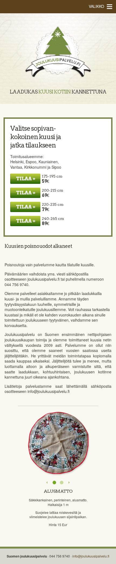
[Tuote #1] (54, 482)
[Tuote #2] (61, 482)
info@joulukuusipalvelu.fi (90, 556)
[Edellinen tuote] (47, 482)
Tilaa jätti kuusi (25, 221)
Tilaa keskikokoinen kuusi (25, 193)
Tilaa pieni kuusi (25, 179)
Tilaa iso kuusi (25, 207)
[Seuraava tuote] (69, 482)
